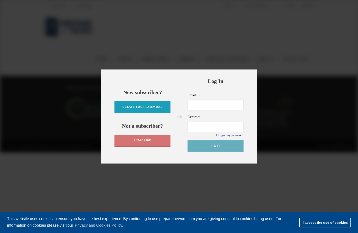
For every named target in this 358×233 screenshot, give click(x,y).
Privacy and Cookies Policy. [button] (99, 225)
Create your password (142, 106)
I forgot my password (230, 135)
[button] (252, 74)
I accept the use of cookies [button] (325, 222)
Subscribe (142, 140)
